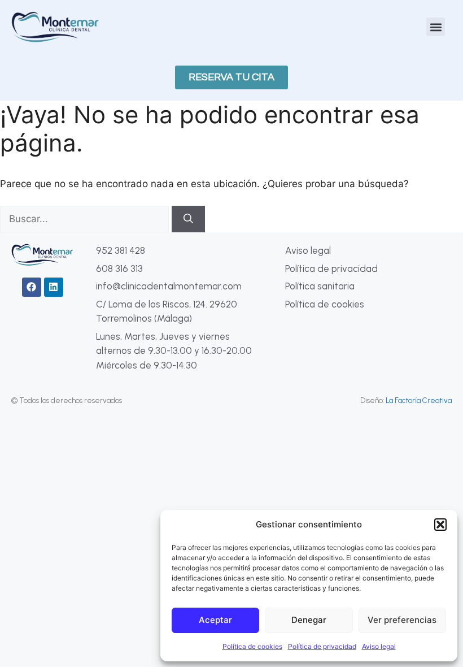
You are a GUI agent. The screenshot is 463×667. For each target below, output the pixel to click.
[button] (440, 524)
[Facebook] (31, 287)
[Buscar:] (86, 218)
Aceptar (215, 619)
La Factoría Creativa (419, 400)
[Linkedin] (53, 287)
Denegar (308, 619)
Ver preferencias (402, 619)
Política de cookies (252, 646)
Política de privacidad (322, 646)
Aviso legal (379, 646)
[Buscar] (188, 219)
